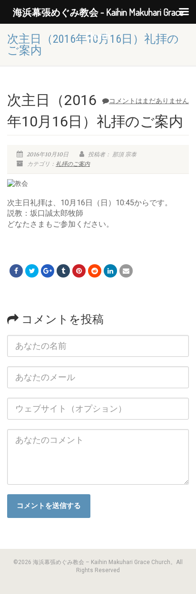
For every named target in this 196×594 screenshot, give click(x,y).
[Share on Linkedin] (110, 271)
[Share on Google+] (47, 271)
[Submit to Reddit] (94, 271)
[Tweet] (32, 271)
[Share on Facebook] (16, 271)
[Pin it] (79, 271)
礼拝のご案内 (73, 164)
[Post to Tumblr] (63, 271)
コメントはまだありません (149, 101)
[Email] (126, 271)
